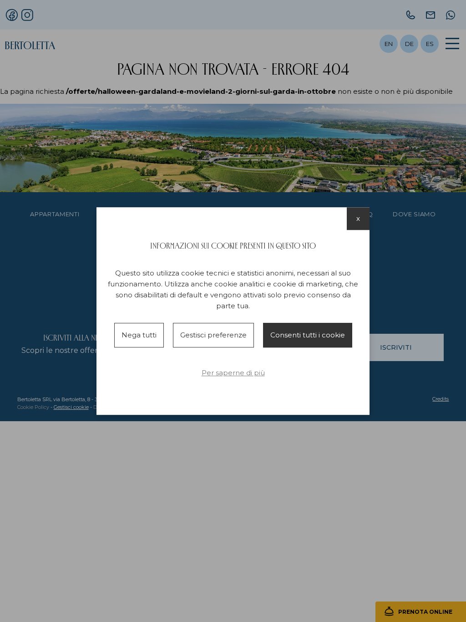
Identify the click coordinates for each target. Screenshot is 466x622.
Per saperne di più (233, 372)
